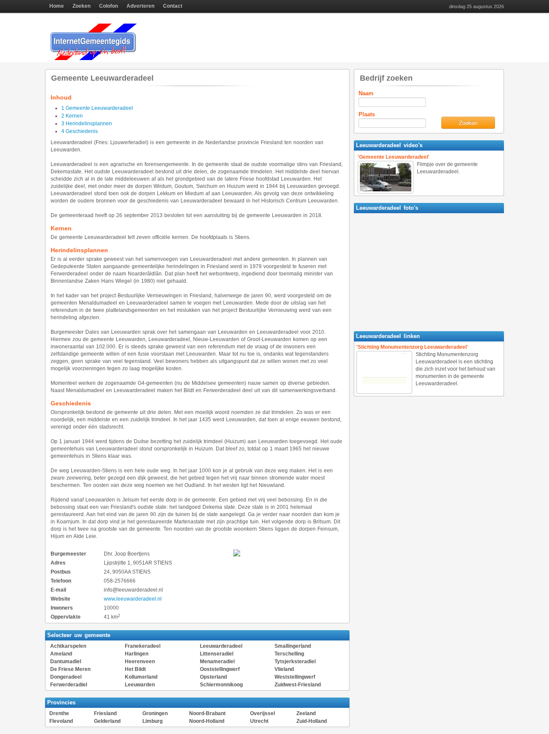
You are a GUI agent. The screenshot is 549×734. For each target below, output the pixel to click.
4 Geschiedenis (79, 131)
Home (56, 6)
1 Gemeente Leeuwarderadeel (97, 108)
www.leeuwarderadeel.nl (133, 599)
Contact (172, 6)
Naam (366, 93)
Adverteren (140, 6)
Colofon (108, 6)
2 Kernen (72, 116)
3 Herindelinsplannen (86, 124)
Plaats (367, 114)
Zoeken (81, 6)
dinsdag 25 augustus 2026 (476, 6)
